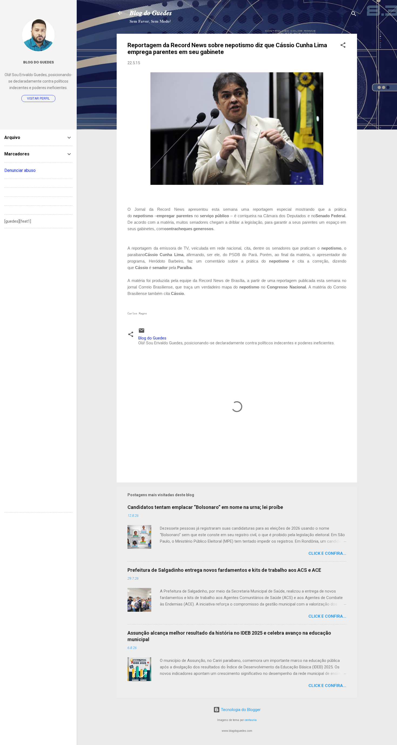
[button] (343, 46)
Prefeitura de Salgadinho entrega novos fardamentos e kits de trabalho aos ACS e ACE (224, 570)
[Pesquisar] (354, 14)
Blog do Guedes (38, 62)
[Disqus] (38, 300)
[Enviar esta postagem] (141, 332)
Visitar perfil (38, 98)
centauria (251, 720)
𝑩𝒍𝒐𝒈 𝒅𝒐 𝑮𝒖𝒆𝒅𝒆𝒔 (151, 13)
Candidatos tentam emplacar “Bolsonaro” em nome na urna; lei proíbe (205, 507)
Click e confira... (327, 553)
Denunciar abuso (20, 170)
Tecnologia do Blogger (240, 709)
